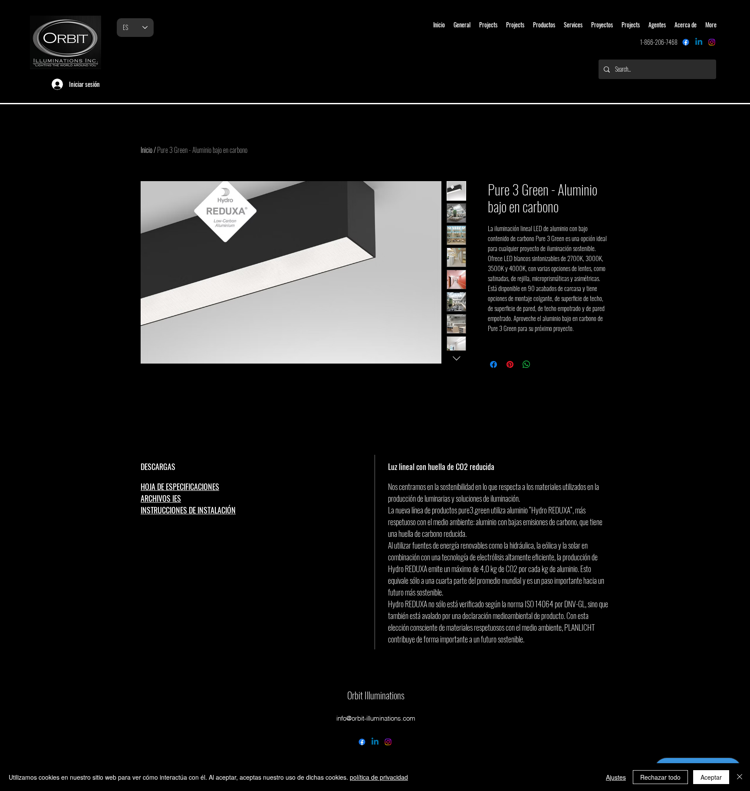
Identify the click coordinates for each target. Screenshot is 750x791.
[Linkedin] (698, 42)
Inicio (146, 150)
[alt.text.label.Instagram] (711, 42)
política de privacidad (379, 777)
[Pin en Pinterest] (510, 364)
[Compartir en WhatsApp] (526, 364)
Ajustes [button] (616, 777)
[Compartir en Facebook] (493, 364)
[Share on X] (543, 364)
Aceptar (711, 777)
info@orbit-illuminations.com (375, 718)
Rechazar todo (660, 777)
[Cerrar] (739, 777)
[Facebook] (685, 42)
